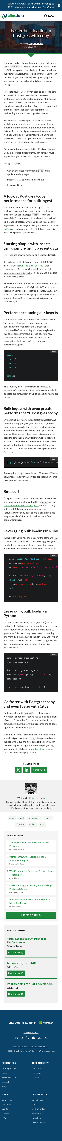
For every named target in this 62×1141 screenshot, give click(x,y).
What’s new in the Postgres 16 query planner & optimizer (32, 874)
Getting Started (9, 1068)
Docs (4, 1073)
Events (5, 1109)
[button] (18, 770)
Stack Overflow (38, 1109)
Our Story (6, 1104)
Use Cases (36, 1073)
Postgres (21, 824)
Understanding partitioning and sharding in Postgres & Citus (31, 888)
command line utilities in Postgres (21, 505)
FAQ (4, 1117)
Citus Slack (37, 1104)
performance (34, 818)
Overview (36, 1068)
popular (48, 818)
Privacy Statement (20, 1046)
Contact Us (7, 1100)
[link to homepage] (13, 15)
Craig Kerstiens (37, 798)
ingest (21, 818)
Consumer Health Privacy (39, 1046)
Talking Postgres (39, 1122)
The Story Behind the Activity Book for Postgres (29, 846)
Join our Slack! (31, 1032)
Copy (54, 351)
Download (36, 1077)
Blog (4, 1086)
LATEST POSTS (30, 915)
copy (11, 818)
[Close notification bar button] (59, 5)
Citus (9, 228)
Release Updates (9, 1077)
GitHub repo (37, 1100)
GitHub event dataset (31, 265)
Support (5, 1082)
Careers (5, 1113)
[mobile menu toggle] (58, 15)
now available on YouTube (39, 7)
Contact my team (36, 748)
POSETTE (36, 1117)
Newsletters (37, 1113)
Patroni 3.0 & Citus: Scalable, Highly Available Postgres (27, 860)
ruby (42, 824)
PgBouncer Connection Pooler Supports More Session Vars (29, 903)
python (32, 824)
